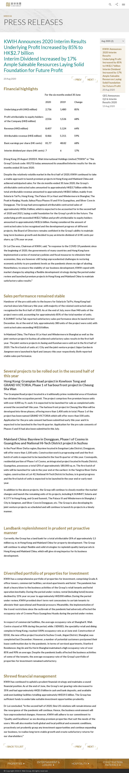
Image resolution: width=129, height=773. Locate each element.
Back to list (15, 746)
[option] (16, 764)
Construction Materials (113, 764)
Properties (15, 763)
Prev (78, 79)
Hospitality (79, 763)
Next (91, 79)
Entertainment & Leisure (48, 764)
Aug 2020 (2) (107, 41)
